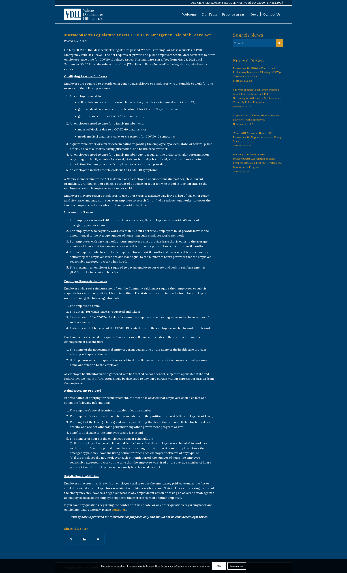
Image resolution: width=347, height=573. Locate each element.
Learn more (237, 566)
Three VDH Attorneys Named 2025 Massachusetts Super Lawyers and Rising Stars (257, 137)
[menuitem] (189, 14)
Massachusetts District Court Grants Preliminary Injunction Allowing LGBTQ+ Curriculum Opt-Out (257, 72)
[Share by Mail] (97, 539)
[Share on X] (71, 539)
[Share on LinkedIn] (84, 539)
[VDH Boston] (83, 14)
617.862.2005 (275, 2)
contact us (119, 509)
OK (219, 566)
